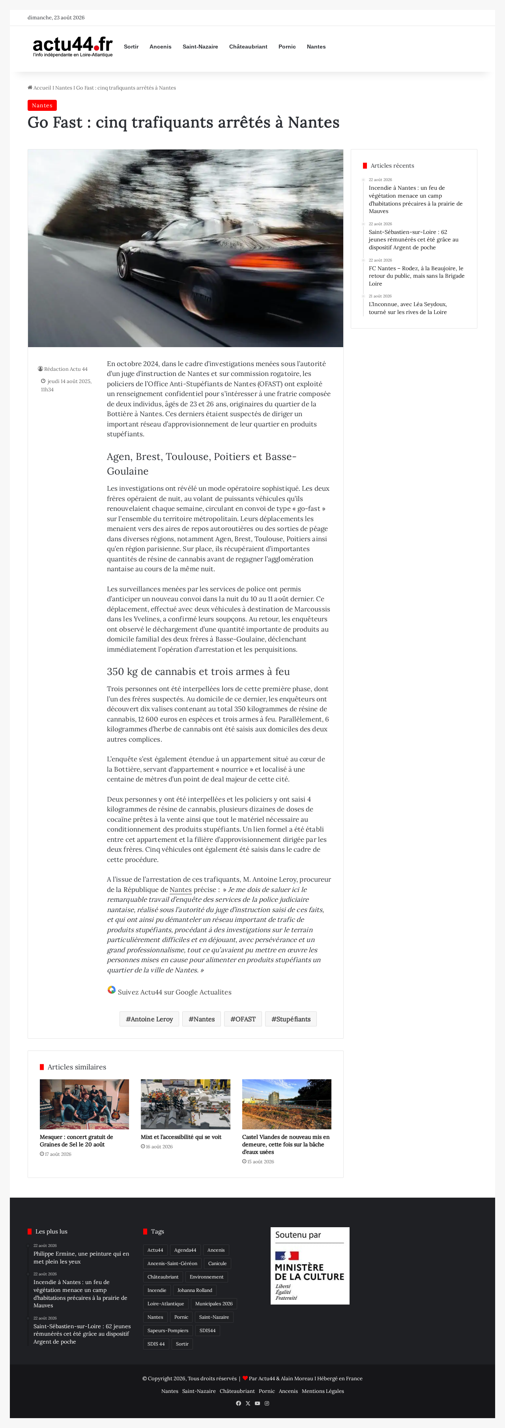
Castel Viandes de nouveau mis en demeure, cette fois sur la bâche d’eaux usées (286, 1144)
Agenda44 (185, 1250)
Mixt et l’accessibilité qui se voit (181, 1136)
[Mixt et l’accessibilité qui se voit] (185, 1104)
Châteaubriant (248, 46)
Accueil (41, 87)
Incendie (157, 1290)
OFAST (246, 1019)
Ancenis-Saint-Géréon (172, 1263)
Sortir (131, 46)
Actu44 (155, 1250)
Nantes (316, 46)
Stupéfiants (293, 1019)
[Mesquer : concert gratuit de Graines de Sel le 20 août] (84, 1104)
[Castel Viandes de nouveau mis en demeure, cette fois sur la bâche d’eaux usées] (286, 1104)
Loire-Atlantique (166, 1304)
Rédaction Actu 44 (66, 369)
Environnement (207, 1277)
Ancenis (161, 46)
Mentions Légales (323, 1391)
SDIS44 (208, 1330)
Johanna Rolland (195, 1290)
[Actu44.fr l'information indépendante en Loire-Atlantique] (73, 47)
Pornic (287, 46)
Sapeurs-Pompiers (168, 1330)
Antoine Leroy (152, 1019)
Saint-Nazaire (200, 46)
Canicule (217, 1263)
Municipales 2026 (214, 1304)
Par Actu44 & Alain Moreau (281, 1378)
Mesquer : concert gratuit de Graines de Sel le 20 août (76, 1140)
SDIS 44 (156, 1344)
